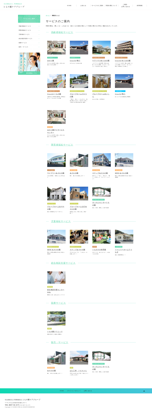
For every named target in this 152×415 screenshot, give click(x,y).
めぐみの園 (123, 60)
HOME (62, 390)
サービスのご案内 (29, 18)
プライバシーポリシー (74, 390)
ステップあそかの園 (100, 173)
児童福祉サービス (61, 221)
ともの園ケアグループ (22, 400)
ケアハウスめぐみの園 (101, 60)
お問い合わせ (88, 390)
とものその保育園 (99, 250)
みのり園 (50, 60)
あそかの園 (74, 173)
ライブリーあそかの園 (55, 173)
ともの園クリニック (55, 331)
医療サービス (58, 303)
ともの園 (54, 94)
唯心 (75, 60)
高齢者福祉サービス (62, 32)
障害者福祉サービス (62, 145)
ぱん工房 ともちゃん (78, 371)
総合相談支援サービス (63, 263)
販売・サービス (59, 342)
